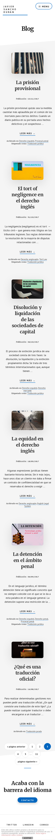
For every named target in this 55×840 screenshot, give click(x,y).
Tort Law (43, 259)
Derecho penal (41, 619)
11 (38, 754)
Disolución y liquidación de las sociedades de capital (27, 320)
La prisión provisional (27, 86)
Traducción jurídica (35, 143)
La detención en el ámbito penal (27, 560)
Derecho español (26, 141)
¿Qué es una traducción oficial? (27, 673)
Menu (45, 6)
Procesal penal (41, 141)
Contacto (27, 800)
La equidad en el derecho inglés (27, 445)
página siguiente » (27, 762)
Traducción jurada (34, 731)
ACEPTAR (27, 838)
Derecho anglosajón (29, 259)
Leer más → (27, 134)
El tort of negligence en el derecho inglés (28, 198)
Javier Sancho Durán (10, 9)
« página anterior (16, 747)
